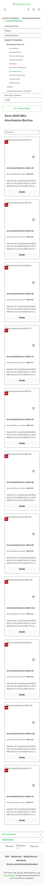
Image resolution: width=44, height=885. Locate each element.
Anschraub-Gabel (14, 79)
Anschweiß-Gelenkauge (16, 56)
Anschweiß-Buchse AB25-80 (20, 482)
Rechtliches (8, 839)
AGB (7, 856)
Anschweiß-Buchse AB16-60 (20, 231)
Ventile (7, 100)
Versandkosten (9, 875)
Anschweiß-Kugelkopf (15, 60)
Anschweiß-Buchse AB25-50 (20, 419)
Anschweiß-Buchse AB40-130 (20, 734)
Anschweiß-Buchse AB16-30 (20, 168)
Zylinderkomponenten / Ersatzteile (19, 91)
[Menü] (5, 9)
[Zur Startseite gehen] (22, 4)
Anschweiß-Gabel (14, 83)
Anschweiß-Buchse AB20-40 (20, 294)
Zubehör (10, 87)
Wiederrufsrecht (30, 856)
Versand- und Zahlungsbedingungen (22, 864)
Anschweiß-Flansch (15, 52)
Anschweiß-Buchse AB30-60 (20, 671)
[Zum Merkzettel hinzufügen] (33, 157)
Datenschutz (16, 856)
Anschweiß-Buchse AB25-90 (20, 545)
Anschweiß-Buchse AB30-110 (20, 608)
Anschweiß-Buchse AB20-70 (20, 356)
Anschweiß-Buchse (15, 71)
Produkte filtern (23, 108)
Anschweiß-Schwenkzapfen (17, 67)
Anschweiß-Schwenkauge (17, 75)
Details (22, 192)
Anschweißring (13, 48)
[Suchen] (28, 9)
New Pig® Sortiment (13, 95)
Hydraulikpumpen (12, 35)
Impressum (21, 860)
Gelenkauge (13, 64)
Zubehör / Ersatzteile (13, 40)
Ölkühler (8, 31)
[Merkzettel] (33, 9)
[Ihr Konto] (39, 9)
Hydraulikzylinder (12, 26)
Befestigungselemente (15, 44)
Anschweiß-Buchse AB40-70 (20, 796)
